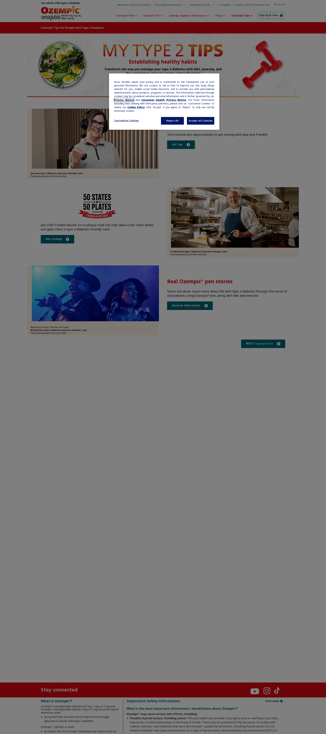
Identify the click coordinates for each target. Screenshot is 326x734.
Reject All (172, 120)
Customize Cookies (126, 120)
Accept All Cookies (200, 120)
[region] (164, 101)
